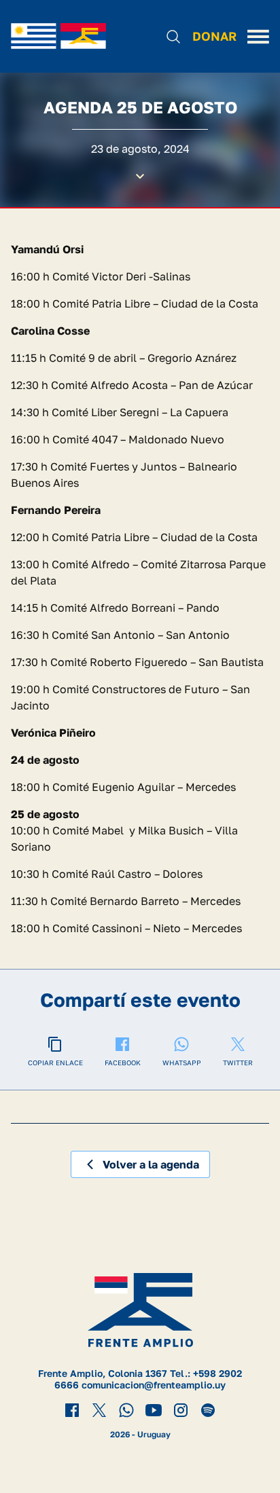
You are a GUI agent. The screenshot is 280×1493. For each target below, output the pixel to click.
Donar (214, 36)
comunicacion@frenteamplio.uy (154, 1384)
